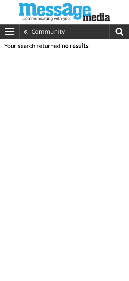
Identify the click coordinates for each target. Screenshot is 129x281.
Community (48, 31)
